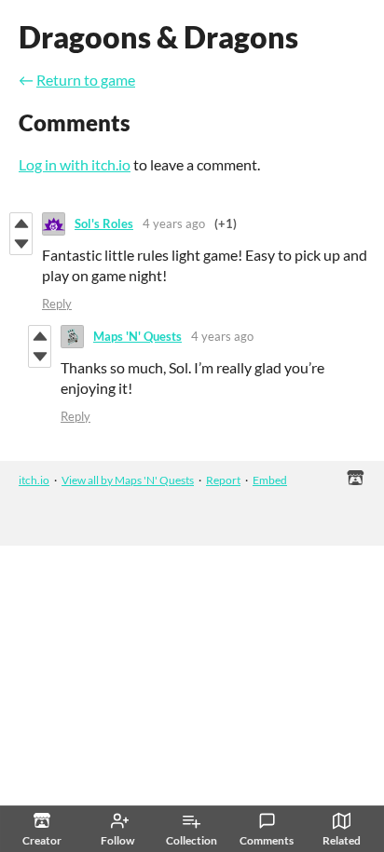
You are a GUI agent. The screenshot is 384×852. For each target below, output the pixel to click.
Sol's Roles (104, 223)
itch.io (34, 480)
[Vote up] (21, 223)
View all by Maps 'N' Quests (128, 480)
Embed (270, 480)
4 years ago (174, 223)
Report (223, 480)
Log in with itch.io (74, 164)
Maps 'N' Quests (137, 336)
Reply (57, 303)
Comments (267, 840)
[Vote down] (21, 244)
